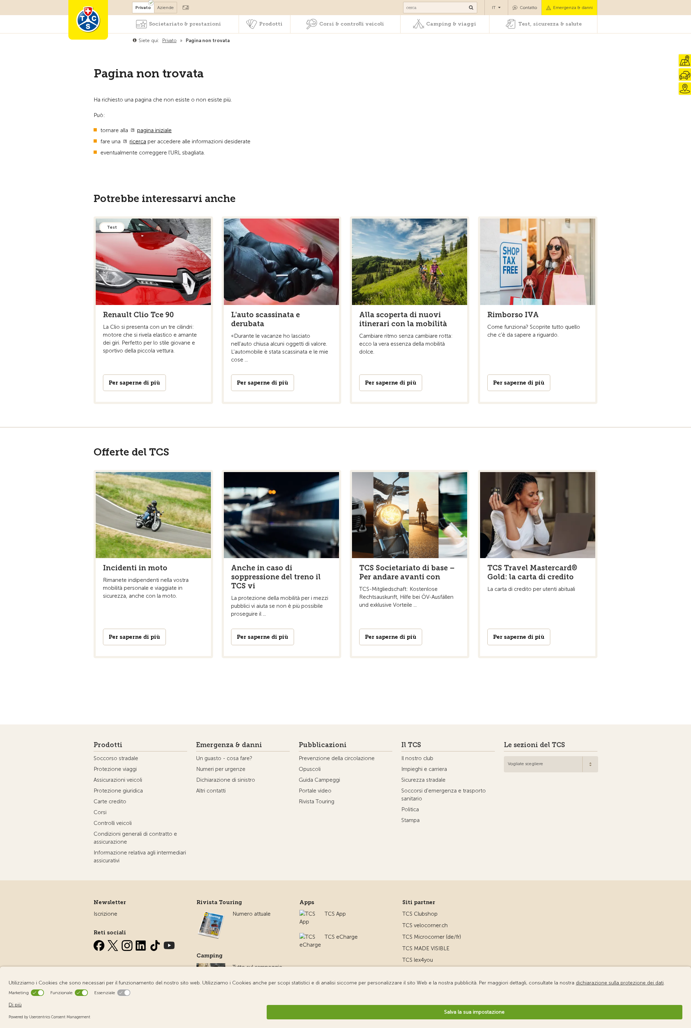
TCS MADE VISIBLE (426, 948)
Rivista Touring (316, 801)
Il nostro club (417, 758)
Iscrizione (105, 914)
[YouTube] (169, 944)
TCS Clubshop (420, 914)
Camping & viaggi (451, 24)
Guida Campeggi (319, 780)
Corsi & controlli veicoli (351, 24)
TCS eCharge (341, 937)
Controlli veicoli (113, 823)
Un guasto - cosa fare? (224, 758)
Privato (143, 7)
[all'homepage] (88, 20)
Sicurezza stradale (423, 780)
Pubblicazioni (323, 745)
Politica (410, 809)
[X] (114, 944)
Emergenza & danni (573, 7)
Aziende (165, 7)
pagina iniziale (154, 130)
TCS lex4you (417, 960)
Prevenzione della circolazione (337, 758)
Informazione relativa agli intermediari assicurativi (140, 856)
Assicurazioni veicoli (118, 780)
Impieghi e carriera (424, 769)
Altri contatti (211, 790)
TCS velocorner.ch (425, 925)
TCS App (335, 914)
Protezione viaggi (115, 769)
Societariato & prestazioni (185, 24)
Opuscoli (310, 769)
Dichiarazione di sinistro (225, 780)
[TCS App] (308, 914)
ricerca (138, 141)
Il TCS (411, 745)
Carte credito (110, 801)
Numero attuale (251, 914)
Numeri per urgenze (220, 769)
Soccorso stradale (116, 758)
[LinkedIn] (142, 944)
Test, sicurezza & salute (550, 24)
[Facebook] (100, 944)
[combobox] (551, 764)
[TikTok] (156, 944)
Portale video (315, 790)
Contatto (528, 7)
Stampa (410, 820)
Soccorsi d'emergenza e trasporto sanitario (443, 794)
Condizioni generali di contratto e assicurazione (135, 838)
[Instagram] (128, 944)
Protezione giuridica (118, 790)
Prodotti (271, 24)
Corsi (100, 812)
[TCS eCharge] (310, 937)
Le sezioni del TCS (534, 745)
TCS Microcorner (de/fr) (431, 937)
